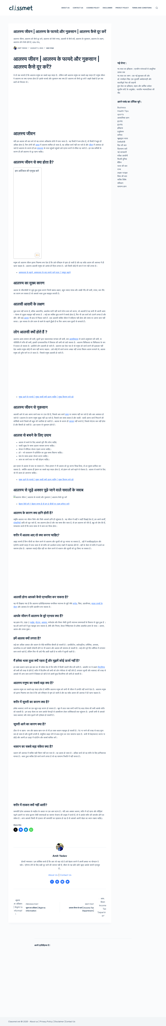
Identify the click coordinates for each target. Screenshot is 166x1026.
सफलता (40, 148)
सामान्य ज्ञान (121, 186)
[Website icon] (57, 882)
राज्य (119, 169)
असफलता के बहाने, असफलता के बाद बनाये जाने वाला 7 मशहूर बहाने (45, 272)
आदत (38, 144)
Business (121, 107)
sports (120, 114)
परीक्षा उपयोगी (122, 155)
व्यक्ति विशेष (121, 179)
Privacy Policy (122, 8)
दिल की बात (121, 145)
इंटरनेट (120, 121)
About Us (53, 875)
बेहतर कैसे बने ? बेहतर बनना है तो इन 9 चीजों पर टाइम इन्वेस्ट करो (44, 504)
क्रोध (75, 603)
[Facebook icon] (52, 882)
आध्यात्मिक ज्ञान (123, 117)
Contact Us (78, 8)
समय (67, 414)
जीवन (91, 144)
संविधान (120, 183)
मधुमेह (32, 622)
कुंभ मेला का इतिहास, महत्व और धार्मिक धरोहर (134, 86)
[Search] (157, 8)
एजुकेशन (120, 131)
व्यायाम (71, 421)
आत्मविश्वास (73, 339)
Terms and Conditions (142, 8)
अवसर (26, 318)
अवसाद (44, 622)
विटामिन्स (101, 667)
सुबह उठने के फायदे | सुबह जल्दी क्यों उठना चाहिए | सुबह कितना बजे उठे (46, 396)
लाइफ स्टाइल (50, 48)
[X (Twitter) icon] (62, 882)
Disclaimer (107, 8)
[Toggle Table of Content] (36, 255)
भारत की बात (122, 166)
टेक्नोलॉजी (121, 141)
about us (65, 8)
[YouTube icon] (68, 882)
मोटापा (38, 622)
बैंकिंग (119, 162)
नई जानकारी (122, 152)
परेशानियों (17, 522)
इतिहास (120, 128)
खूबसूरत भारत (122, 138)
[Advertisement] (59, 105)
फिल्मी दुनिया (122, 159)
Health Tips (123, 111)
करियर (119, 135)
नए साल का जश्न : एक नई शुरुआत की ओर (133, 75)
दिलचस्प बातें (122, 148)
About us (34, 1021)
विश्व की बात (122, 176)
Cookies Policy (92, 8)
